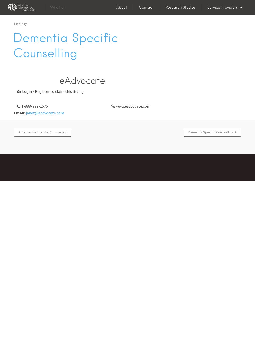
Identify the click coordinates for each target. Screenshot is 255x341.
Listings (21, 23)
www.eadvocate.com (133, 106)
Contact (146, 7)
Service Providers (222, 7)
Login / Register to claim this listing (50, 91)
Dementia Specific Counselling (44, 132)
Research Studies (180, 7)
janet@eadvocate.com (45, 112)
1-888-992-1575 (34, 106)
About (121, 7)
